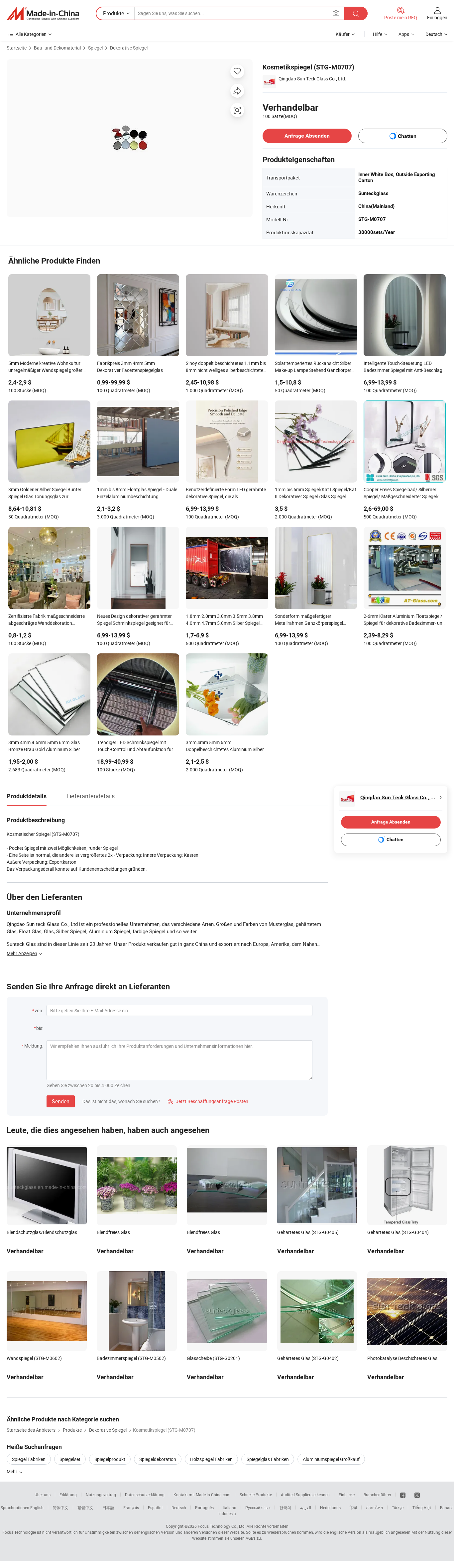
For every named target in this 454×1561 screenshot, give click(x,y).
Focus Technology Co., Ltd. (222, 1526)
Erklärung (68, 1494)
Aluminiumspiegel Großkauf (331, 1459)
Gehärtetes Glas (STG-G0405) (308, 1232)
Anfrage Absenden (307, 136)
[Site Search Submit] (356, 13)
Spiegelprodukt (109, 1459)
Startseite (17, 48)
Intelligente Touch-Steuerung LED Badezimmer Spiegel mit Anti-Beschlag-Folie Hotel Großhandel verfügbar (404, 367)
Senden (60, 1101)
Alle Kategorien (31, 34)
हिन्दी (353, 1507)
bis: (39, 1028)
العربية (305, 1507)
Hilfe (377, 34)
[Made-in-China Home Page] (43, 14)
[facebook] (402, 1494)
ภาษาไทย (374, 1507)
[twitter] (417, 1494)
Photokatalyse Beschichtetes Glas (402, 1358)
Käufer (343, 34)
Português (204, 1507)
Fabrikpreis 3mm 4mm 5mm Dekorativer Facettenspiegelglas (130, 366)
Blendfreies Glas (113, 1232)
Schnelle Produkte (256, 1494)
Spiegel (95, 48)
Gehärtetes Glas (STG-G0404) (398, 1232)
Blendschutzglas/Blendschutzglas (42, 1232)
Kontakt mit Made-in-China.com (202, 1494)
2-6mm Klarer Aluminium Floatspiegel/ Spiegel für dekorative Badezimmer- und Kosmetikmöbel (404, 620)
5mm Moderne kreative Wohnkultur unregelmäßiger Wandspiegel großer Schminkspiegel (45, 367)
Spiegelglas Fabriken (268, 1459)
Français (131, 1507)
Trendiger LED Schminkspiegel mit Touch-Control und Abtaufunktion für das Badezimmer (135, 746)
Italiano (229, 1507)
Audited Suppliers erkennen (305, 1494)
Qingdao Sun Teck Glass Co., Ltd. (312, 78)
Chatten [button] (407, 136)
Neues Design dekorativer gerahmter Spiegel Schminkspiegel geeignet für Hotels (134, 620)
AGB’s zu (253, 1538)
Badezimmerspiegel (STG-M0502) (131, 1358)
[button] (336, 13)
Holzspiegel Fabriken (211, 1459)
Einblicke (347, 1494)
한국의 (285, 1507)
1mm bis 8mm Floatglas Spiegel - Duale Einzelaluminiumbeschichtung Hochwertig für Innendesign (137, 493)
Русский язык (257, 1507)
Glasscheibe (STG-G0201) (213, 1358)
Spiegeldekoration (157, 1459)
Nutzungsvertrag (101, 1494)
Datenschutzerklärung (145, 1494)
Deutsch (178, 1507)
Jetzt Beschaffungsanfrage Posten (208, 1101)
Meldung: (33, 1046)
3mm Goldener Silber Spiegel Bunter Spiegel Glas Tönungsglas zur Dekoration (44, 493)
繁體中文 (85, 1507)
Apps (403, 34)
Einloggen (437, 17)
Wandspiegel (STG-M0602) (34, 1358)
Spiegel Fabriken (29, 1459)
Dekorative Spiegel (129, 48)
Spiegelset (69, 1459)
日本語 (108, 1507)
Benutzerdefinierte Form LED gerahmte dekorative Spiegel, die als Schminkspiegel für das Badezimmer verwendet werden (226, 493)
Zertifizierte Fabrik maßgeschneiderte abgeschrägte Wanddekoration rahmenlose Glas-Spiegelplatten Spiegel (48, 620)
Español (155, 1507)
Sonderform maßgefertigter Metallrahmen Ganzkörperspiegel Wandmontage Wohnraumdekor (309, 620)
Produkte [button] (113, 13)
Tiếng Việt (421, 1507)
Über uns (43, 1494)
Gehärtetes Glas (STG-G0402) (308, 1358)
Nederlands (330, 1507)
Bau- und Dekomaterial (57, 48)
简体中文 (60, 1507)
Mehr (12, 1471)
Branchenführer (377, 1494)
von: (39, 1010)
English (37, 1507)
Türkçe (397, 1507)
